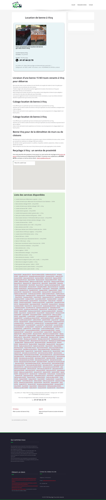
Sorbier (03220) (51, 373)
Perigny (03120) (18, 349)
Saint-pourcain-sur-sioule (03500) (51, 366)
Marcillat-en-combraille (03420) (50, 333)
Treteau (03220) (32, 379)
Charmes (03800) (36, 292)
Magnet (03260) (57, 332)
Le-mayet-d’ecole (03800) (51, 323)
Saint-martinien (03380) (58, 363)
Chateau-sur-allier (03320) (20, 293)
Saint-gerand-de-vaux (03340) (26, 359)
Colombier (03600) (59, 297)
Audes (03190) (59, 276)
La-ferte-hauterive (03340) (47, 318)
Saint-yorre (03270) (51, 370)
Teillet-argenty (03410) (40, 375)
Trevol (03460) (41, 379)
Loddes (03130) (27, 328)
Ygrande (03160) (51, 387)
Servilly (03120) (33, 373)
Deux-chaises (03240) (35, 304)
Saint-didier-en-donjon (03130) (33, 356)
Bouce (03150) (39, 285)
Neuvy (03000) (57, 346)
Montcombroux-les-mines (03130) (39, 340)
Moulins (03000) (33, 344)
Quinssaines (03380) (19, 351)
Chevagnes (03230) (51, 295)
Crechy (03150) (51, 300)
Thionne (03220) (31, 377)
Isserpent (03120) (46, 314)
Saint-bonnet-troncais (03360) (31, 354)
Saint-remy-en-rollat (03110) (44, 368)
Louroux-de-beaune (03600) (33, 330)
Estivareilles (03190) (55, 307)
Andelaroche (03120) (51, 274)
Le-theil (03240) (49, 325)
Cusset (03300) (49, 302)
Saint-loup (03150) (46, 363)
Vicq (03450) (25, 386)
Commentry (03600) (19, 299)
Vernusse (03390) (59, 384)
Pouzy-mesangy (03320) (44, 349)
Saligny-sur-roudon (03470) (26, 372)
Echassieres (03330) (20, 307)
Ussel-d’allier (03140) (27, 380)
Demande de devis (82, 5)
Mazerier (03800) (32, 335)
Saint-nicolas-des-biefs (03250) (34, 365)
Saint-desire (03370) (19, 356)
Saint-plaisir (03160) (59, 365)
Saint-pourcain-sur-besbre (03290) (33, 366)
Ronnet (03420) (56, 351)
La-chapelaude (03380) (53, 316)
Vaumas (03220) (38, 382)
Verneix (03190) (32, 384)
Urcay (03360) (17, 380)
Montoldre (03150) (51, 342)
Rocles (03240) (38, 351)
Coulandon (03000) (51, 299)
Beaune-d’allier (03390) (51, 279)
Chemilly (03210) (41, 295)
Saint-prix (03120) (31, 368)
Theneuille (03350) (59, 375)
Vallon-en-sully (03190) (48, 380)
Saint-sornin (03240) (19, 370)
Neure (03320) (49, 346)
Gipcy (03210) (22, 312)
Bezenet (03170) (27, 283)
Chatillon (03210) (60, 293)
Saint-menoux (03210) (19, 365)
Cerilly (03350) (46, 288)
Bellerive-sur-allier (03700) (36, 281)
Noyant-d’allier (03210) (30, 347)
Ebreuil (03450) (60, 305)
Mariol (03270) (22, 335)
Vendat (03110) (23, 384)
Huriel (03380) (17, 314)
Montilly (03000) (19, 342)
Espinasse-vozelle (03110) (42, 307)
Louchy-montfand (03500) (47, 328)
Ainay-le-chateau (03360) (38, 274)
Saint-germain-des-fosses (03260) (27, 361)
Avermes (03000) (39, 278)
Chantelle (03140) (33, 290)
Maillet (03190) (18, 333)
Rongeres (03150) (47, 351)
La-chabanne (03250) (41, 316)
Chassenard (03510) (57, 292)
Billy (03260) (45, 283)
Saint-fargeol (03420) (40, 358)
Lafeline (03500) (37, 319)
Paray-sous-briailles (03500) (56, 347)
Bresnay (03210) (32, 286)
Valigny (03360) (38, 380)
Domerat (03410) (53, 304)
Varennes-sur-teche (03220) (26, 382)
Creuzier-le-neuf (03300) (25, 302)
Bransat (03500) (23, 286)
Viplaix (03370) (33, 387)
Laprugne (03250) (23, 321)
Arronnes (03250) (50, 276)
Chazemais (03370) (30, 295)
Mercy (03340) (26, 337)
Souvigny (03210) (60, 373)
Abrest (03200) (17, 274)
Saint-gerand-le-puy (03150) (42, 359)
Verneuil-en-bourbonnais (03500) (45, 384)
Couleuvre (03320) (23, 300)
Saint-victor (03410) (30, 370)
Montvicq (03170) (23, 344)
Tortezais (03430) (40, 377)
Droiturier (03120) (37, 305)
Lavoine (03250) (48, 321)
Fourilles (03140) (52, 309)
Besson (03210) (18, 283)
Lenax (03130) (38, 326)
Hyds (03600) (25, 314)
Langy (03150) (54, 319)
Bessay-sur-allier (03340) (57, 281)
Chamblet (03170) (23, 290)
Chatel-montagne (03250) (48, 293)
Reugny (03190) (29, 351)
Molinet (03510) (35, 337)
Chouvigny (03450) (28, 297)
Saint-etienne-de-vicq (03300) (26, 358)
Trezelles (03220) (50, 379)
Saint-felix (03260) (50, 358)
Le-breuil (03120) (29, 323)
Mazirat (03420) (41, 335)
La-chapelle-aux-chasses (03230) (32, 318)
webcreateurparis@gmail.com (49, 480)
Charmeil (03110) (27, 292)
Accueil (73, 5)
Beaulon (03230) (40, 279)
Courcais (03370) (33, 300)
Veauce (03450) (55, 382)
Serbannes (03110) (23, 373)
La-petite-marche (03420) (25, 319)
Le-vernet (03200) (58, 325)
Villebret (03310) (42, 386)
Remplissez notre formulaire (19, 489)
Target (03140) (18, 375)
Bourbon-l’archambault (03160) (52, 285)
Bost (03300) (32, 285)
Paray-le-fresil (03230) (42, 347)
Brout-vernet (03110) (53, 286)
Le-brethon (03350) (19, 323)
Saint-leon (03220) (19, 363)
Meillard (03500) (60, 335)
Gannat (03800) (23, 311)
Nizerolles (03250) (18, 347)
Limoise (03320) (18, 328)
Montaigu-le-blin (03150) (44, 339)
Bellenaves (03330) (24, 281)
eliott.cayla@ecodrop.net (44, 158)
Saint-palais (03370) (47, 365)
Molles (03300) (44, 337)
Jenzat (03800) (22, 316)
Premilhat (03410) (55, 349)
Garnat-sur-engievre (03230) (49, 311)
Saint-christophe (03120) (46, 354)
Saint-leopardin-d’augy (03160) (33, 363)
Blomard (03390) (23, 285)
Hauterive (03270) (50, 312)
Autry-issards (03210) (28, 278)
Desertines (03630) (23, 304)
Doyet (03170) (28, 305)
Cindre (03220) (37, 297)
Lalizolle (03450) (46, 319)
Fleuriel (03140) (43, 309)
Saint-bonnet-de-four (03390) (45, 353)
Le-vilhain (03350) (29, 326)
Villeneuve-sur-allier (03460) (21, 387)
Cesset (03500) (54, 288)
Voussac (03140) (42, 387)
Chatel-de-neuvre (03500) (34, 293)
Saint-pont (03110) (18, 366)
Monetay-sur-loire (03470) (30, 339)
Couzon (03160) (43, 300)
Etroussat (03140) (18, 309)
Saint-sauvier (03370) (57, 368)
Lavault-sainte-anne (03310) (36, 321)
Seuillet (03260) (42, 373)
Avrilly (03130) (48, 278)
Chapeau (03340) (43, 290)
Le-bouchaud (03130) (58, 321)
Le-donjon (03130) (39, 323)
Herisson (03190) (60, 312)
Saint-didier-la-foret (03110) (48, 356)
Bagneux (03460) (57, 278)
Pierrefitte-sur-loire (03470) (30, 349)
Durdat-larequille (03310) (49, 305)
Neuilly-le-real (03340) (38, 346)
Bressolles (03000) (42, 286)
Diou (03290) (44, 304)
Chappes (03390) (53, 290)
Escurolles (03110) (30, 307)
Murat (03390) (41, 344)
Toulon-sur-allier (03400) (52, 377)
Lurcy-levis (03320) (38, 332)
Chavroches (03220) (20, 295)
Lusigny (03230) (48, 332)
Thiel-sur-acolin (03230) (20, 377)
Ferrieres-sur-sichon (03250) (31, 309)
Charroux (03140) (46, 292)
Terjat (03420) (50, 375)
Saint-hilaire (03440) (42, 361)
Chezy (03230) (18, 297)
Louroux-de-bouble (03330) (48, 330)
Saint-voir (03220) (40, 370)
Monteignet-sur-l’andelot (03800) (57, 340)
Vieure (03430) (33, 386)
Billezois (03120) (36, 283)
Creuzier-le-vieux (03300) (38, 302)
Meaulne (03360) (50, 335)
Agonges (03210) (27, 274)
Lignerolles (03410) (58, 326)
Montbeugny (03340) (24, 340)
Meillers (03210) (18, 337)
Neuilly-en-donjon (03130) (25, 346)
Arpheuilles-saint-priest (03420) (37, 276)
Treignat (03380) (23, 379)
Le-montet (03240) (30, 325)
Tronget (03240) (59, 379)
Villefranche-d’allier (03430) (54, 386)
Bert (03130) (47, 281)
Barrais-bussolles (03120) (20, 279)
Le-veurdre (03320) (19, 326)
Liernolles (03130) (47, 326)
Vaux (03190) (46, 382)
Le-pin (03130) (40, 325)
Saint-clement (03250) (58, 354)
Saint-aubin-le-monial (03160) (29, 353)
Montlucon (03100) (29, 342)
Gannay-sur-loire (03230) (34, 311)
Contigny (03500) (29, 299)
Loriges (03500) (36, 328)
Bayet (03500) (31, 279)
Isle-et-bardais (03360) (35, 314)
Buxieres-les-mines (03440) (34, 288)
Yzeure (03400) (60, 387)
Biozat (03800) (52, 283)
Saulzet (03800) (55, 372)
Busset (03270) (23, 288)
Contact (91, 5)
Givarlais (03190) (31, 312)
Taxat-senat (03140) (28, 375)
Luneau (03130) (28, 332)
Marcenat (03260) (37, 333)
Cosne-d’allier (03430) (40, 299)
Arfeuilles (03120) (23, 276)
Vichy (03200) (17, 386)
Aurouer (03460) (18, 278)
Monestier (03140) (53, 337)
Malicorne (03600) (27, 333)
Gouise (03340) (40, 312)
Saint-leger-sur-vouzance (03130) (56, 361)
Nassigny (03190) (50, 344)
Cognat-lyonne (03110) (48, 297)
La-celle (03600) (31, 316)
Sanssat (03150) (38, 372)
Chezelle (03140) (61, 295)
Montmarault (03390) (40, 342)
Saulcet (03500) (47, 372)
